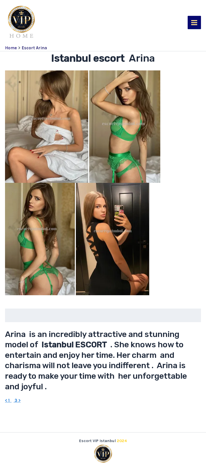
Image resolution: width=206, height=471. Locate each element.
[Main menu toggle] (194, 22)
